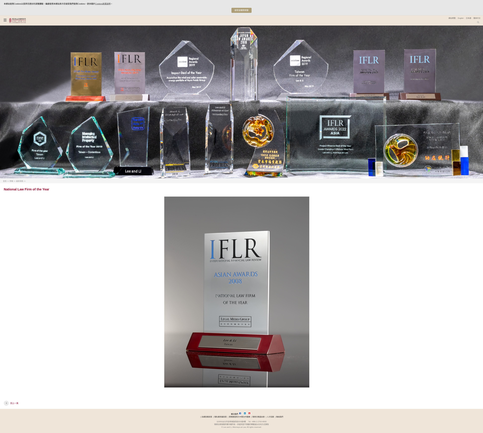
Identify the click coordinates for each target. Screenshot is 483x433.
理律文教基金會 (258, 417)
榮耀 (11, 181)
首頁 (5, 181)
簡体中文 (476, 18)
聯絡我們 (279, 417)
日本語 (468, 18)
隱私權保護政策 (220, 417)
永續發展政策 (207, 417)
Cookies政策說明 (103, 4)
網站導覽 (452, 18)
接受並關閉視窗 (241, 10)
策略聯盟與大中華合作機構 (239, 417)
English (461, 18)
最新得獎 (19, 181)
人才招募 (270, 417)
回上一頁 (14, 403)
